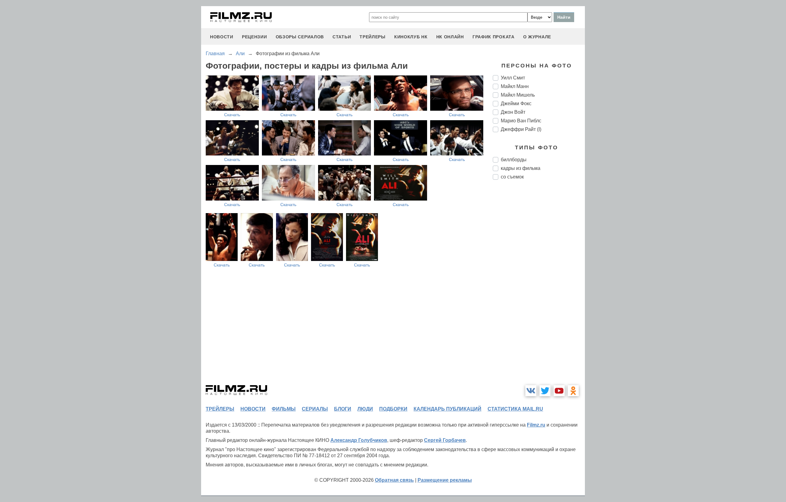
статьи (342, 36)
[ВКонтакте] (530, 390)
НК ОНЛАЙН (450, 36)
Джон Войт (513, 112)
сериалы (315, 409)
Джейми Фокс (516, 103)
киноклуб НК (411, 36)
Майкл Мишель (518, 95)
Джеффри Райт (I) (521, 129)
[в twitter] (545, 390)
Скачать (232, 114)
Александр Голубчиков (358, 440)
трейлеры (373, 36)
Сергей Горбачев (445, 440)
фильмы (284, 409)
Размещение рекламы (445, 480)
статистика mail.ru (515, 409)
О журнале (537, 36)
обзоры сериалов (300, 36)
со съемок (512, 176)
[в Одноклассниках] (573, 390)
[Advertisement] (539, 287)
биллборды (514, 159)
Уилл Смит (513, 77)
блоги (342, 409)
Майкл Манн (515, 86)
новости (221, 36)
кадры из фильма (520, 168)
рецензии (254, 36)
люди (365, 409)
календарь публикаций (447, 409)
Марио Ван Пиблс (521, 120)
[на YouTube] (559, 390)
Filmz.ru (536, 424)
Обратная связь (394, 480)
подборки (393, 409)
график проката (494, 36)
